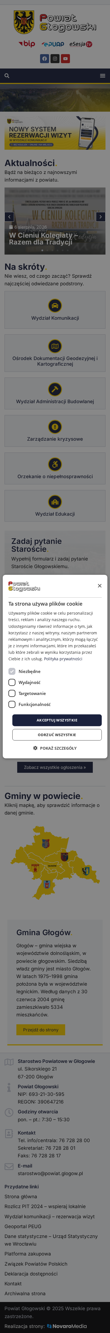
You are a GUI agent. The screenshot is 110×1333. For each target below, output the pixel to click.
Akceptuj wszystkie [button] (57, 720)
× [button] (99, 586)
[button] (55, 748)
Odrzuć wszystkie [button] (57, 734)
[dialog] (55, 666)
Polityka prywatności (63, 658)
